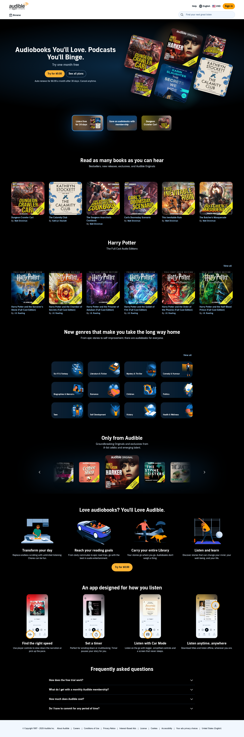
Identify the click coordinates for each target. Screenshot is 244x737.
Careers (76, 728)
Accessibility (167, 728)
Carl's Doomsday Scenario (137, 217)
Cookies (154, 728)
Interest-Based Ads (127, 728)
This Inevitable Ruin (172, 217)
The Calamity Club (58, 217)
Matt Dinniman (21, 221)
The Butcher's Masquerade (213, 217)
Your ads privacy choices (187, 728)
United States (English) (212, 728)
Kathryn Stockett (59, 221)
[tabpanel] (122, 66)
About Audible (63, 728)
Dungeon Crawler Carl (22, 217)
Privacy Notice (109, 728)
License (143, 728)
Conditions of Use (91, 728)
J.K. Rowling (20, 313)
